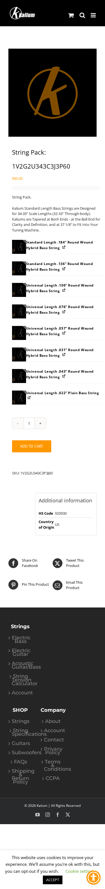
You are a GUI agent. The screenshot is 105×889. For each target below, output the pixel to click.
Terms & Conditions (53, 765)
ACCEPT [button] (52, 879)
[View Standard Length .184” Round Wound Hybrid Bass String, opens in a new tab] (64, 247)
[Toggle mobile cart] (71, 15)
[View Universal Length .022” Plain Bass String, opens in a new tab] (29, 398)
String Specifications (20, 732)
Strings (20, 721)
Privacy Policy (53, 751)
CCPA (53, 778)
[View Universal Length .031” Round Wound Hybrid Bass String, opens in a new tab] (64, 355)
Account (20, 693)
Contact (53, 740)
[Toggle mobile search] (82, 15)
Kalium (42, 805)
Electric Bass (20, 639)
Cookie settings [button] (80, 871)
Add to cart (31, 446)
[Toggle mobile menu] (94, 15)
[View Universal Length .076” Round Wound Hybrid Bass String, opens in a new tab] (64, 311)
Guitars (20, 743)
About (52, 721)
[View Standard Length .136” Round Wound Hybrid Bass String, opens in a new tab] (64, 268)
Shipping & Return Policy (20, 776)
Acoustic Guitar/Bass (20, 665)
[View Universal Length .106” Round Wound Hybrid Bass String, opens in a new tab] (64, 290)
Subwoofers (20, 753)
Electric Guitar (20, 652)
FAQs (20, 762)
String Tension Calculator (20, 680)
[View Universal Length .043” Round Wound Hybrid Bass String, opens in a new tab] (64, 376)
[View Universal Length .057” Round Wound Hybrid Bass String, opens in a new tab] (64, 333)
